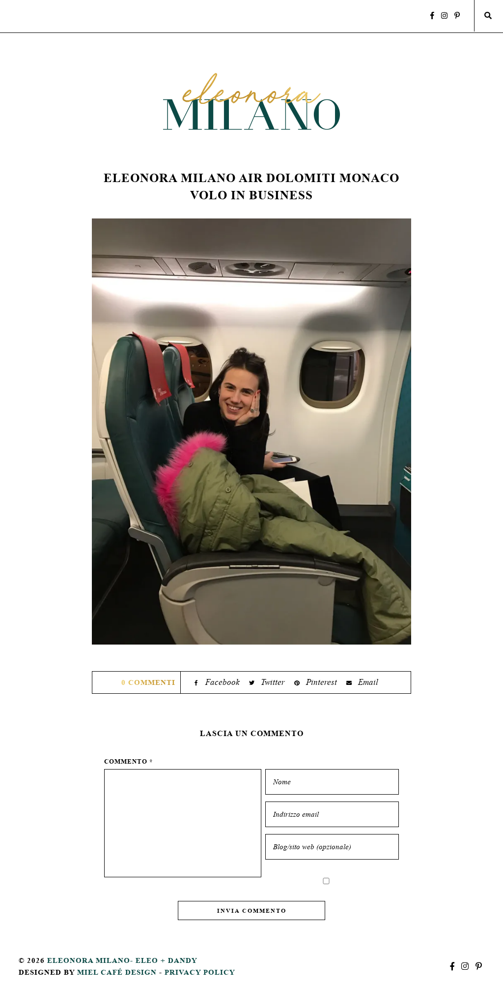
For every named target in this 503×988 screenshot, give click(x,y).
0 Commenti (148, 682)
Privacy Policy (200, 972)
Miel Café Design (117, 972)
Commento (128, 761)
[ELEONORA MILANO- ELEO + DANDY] (251, 101)
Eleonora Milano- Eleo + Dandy (122, 960)
